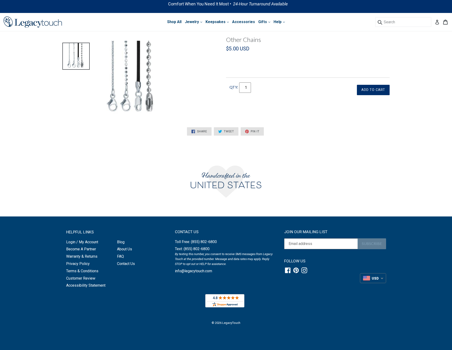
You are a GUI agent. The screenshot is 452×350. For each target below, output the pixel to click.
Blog (121, 242)
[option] (226, 4)
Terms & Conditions (82, 271)
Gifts (263, 22)
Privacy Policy (78, 263)
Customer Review (80, 278)
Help (278, 22)
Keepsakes (216, 22)
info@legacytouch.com (193, 271)
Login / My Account (82, 242)
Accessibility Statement (85, 285)
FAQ (120, 256)
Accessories (243, 22)
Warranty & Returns (81, 256)
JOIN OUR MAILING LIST (305, 231)
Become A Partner (81, 249)
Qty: (234, 87)
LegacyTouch (231, 323)
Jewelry (192, 22)
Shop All (174, 22)
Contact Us (126, 263)
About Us (124, 249)
